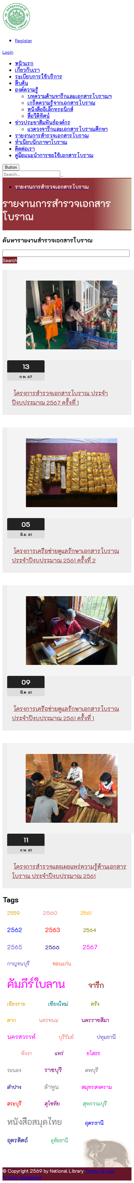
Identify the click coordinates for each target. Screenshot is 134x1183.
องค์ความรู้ (26, 89)
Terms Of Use (99, 1170)
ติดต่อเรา (25, 148)
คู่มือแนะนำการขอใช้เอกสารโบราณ (54, 155)
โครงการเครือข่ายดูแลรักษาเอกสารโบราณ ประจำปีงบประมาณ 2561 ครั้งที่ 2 (65, 555)
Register (23, 40)
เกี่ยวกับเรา (27, 70)
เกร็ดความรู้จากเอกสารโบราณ (61, 102)
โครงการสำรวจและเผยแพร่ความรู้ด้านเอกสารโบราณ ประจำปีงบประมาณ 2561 (69, 871)
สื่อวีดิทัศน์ (38, 115)
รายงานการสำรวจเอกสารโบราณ (52, 135)
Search (9, 260)
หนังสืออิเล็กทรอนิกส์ (50, 109)
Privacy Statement (22, 1177)
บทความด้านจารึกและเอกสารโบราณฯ (69, 96)
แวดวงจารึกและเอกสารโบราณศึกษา (67, 129)
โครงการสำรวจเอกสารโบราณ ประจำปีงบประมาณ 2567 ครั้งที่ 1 (60, 397)
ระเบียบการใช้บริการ (38, 76)
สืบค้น (21, 83)
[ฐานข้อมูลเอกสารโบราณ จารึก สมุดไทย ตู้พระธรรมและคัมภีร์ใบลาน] (16, 28)
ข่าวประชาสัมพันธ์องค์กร (42, 122)
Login (7, 52)
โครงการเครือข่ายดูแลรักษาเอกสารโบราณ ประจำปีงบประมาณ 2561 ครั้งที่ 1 (65, 713)
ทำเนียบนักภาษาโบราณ (41, 142)
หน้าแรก (24, 63)
